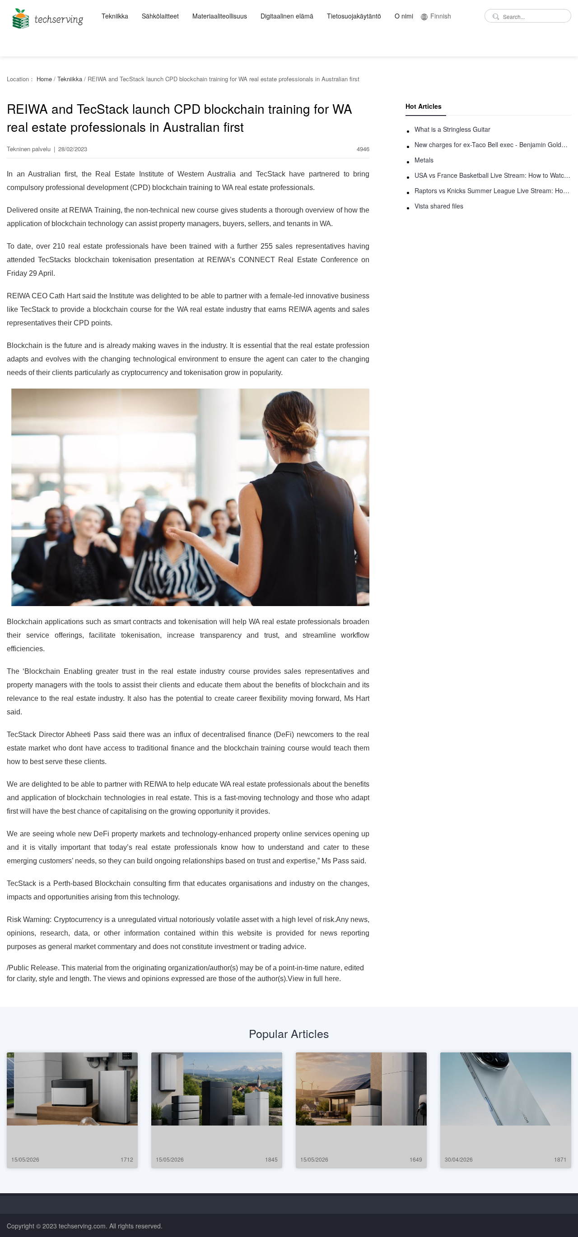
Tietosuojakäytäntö (354, 15)
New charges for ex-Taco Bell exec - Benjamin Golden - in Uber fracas (493, 144)
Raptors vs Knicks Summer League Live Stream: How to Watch (493, 190)
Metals (424, 159)
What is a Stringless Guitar (452, 129)
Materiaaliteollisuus (219, 15)
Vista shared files (439, 205)
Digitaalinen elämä (287, 15)
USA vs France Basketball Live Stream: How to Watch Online (493, 175)
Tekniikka (115, 15)
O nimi (404, 15)
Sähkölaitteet (160, 15)
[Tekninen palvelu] (46, 15)
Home (44, 78)
